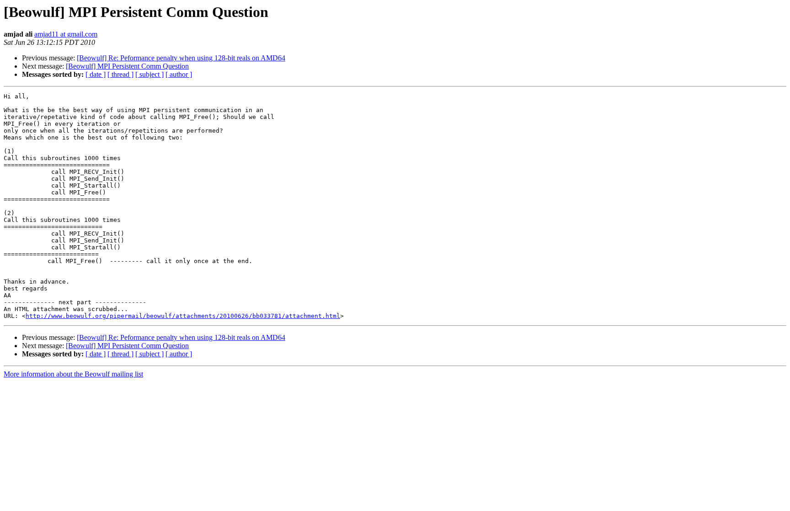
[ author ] (178, 74)
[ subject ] (149, 74)
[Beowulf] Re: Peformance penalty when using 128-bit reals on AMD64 (181, 58)
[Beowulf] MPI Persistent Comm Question (127, 66)
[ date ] (95, 74)
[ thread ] (120, 74)
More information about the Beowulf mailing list (73, 374)
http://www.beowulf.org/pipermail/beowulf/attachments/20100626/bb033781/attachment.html (183, 315)
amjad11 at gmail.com (65, 34)
